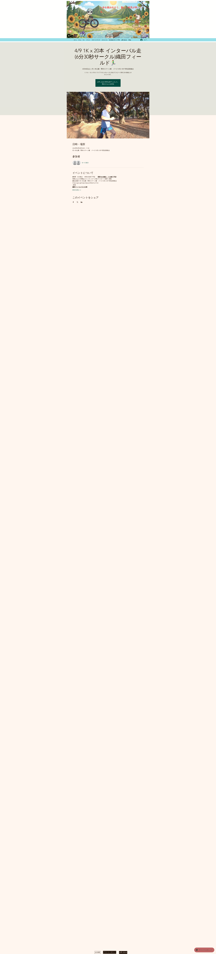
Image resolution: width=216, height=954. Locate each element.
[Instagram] (147, 23)
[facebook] (145, 23)
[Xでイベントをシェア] (77, 202)
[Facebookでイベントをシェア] (73, 202)
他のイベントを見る (108, 84)
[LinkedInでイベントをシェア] (81, 202)
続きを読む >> (76, 190)
